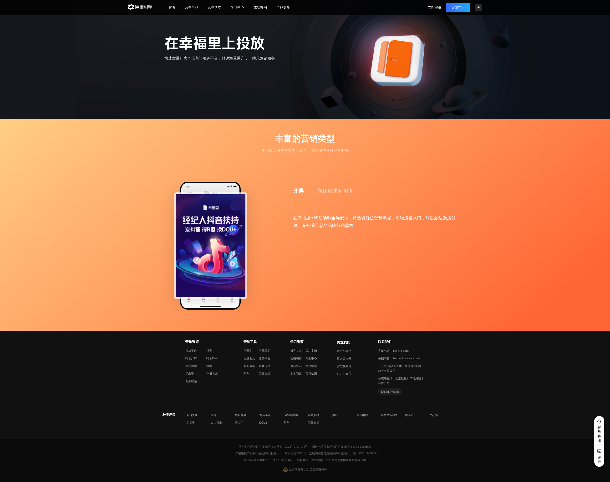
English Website (390, 391)
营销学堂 (214, 7)
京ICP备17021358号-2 (279, 460)
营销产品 (191, 7)
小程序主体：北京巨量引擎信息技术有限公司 (401, 381)
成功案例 (260, 7)
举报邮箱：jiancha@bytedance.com (399, 358)
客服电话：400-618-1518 (393, 350)
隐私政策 (303, 460)
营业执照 (317, 460)
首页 (172, 7)
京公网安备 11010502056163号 (308, 469)
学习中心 (237, 7)
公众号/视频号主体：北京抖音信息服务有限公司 (400, 368)
